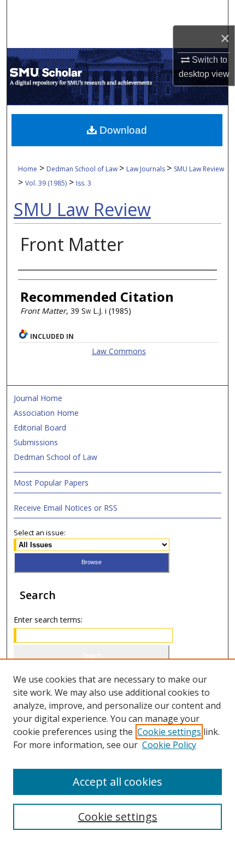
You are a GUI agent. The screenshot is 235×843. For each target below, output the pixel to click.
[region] (117, 751)
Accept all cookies (117, 781)
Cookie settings (169, 732)
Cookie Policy (169, 745)
